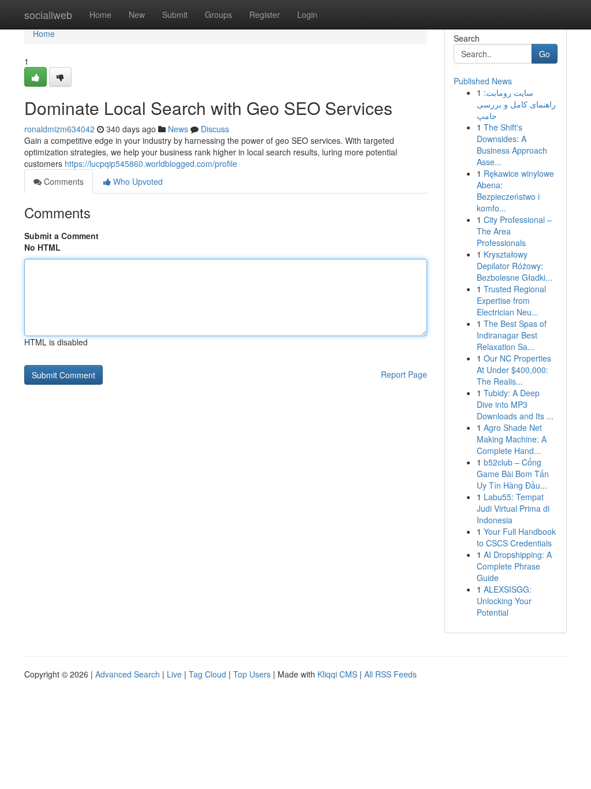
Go (544, 53)
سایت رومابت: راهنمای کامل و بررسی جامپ (516, 104)
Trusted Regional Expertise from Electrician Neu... (511, 300)
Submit (175, 14)
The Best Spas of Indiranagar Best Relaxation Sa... (512, 335)
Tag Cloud (207, 674)
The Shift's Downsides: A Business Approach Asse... (512, 144)
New (137, 14)
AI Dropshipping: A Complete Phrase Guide (514, 566)
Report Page (404, 374)
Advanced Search (127, 674)
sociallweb (48, 14)
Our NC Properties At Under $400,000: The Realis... (514, 369)
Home (100, 14)
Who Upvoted (137, 181)
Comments (63, 181)
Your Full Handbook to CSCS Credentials (516, 537)
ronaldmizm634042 (59, 129)
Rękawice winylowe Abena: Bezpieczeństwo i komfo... (515, 191)
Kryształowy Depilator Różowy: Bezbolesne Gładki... (514, 265)
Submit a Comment (61, 235)
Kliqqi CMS (337, 674)
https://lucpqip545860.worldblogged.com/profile (151, 163)
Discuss (215, 129)
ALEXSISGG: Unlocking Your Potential (504, 600)
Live (174, 674)
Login (307, 14)
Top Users (252, 674)
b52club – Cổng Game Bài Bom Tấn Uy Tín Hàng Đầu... (513, 473)
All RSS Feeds (390, 674)
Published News (483, 81)
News (178, 129)
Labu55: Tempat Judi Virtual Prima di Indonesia (513, 508)
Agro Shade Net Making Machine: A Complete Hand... (512, 439)
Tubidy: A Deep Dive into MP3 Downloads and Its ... (515, 404)
